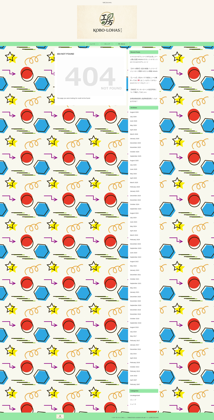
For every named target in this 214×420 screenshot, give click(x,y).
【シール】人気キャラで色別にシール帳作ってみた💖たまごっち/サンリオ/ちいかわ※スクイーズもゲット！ (143, 80)
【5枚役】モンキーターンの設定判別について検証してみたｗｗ (143, 91)
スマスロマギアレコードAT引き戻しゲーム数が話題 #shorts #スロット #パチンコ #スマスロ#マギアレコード (143, 59)
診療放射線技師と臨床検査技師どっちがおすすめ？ (143, 100)
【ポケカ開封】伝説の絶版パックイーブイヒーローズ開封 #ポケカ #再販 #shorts (143, 70)
